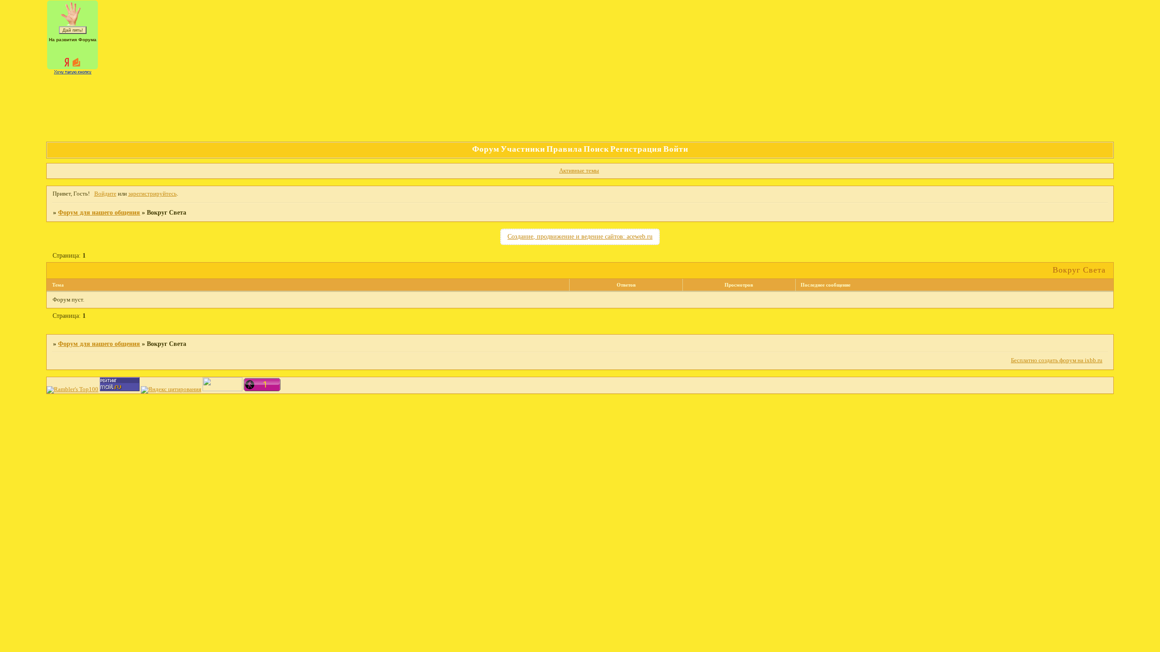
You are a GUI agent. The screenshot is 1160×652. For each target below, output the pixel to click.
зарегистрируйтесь (152, 194)
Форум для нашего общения (99, 212)
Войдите (105, 194)
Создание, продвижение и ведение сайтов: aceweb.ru (580, 236)
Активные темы (579, 171)
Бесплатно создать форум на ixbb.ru (1056, 360)
